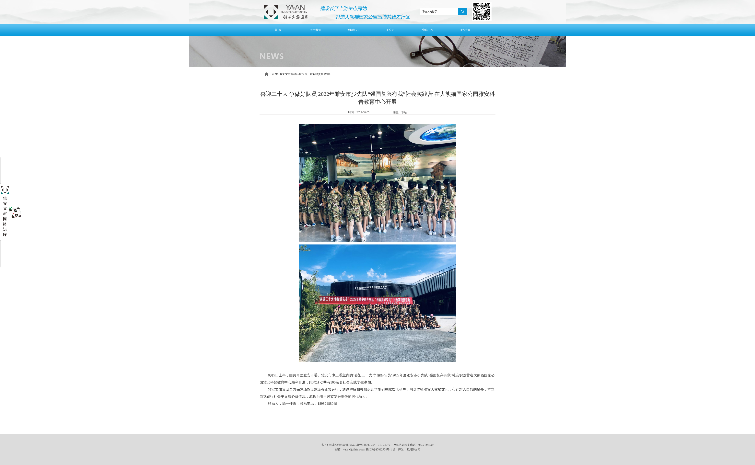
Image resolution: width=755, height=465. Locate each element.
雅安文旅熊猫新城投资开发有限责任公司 (304, 74)
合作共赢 (464, 29)
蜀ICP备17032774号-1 (379, 449)
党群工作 (427, 29)
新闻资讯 (352, 29)
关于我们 (315, 29)
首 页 (278, 29)
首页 (274, 74)
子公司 (390, 29)
